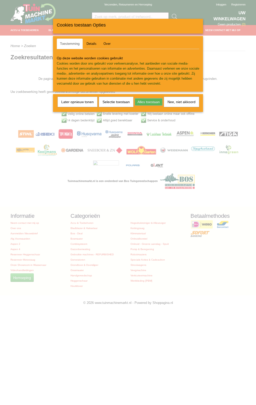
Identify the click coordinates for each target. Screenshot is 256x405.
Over (107, 44)
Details (91, 44)
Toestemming (70, 44)
